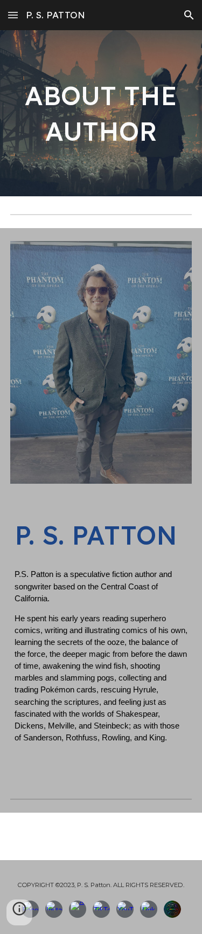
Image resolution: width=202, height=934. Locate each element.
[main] (101, 113)
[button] (13, 15)
